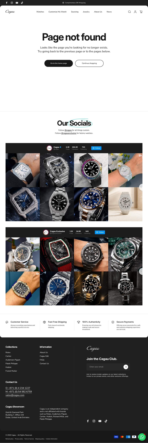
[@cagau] (49, 148)
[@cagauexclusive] (46, 232)
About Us (44, 352)
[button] (142, 437)
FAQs (42, 360)
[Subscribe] (125, 367)
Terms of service (29, 439)
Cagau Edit (44, 356)
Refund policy (10, 439)
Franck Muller (11, 371)
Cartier (8, 356)
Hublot (8, 367)
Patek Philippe (12, 363)
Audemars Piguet (13, 360)
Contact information (51, 439)
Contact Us (44, 363)
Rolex (8, 352)
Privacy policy (19, 439)
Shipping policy (39, 439)
